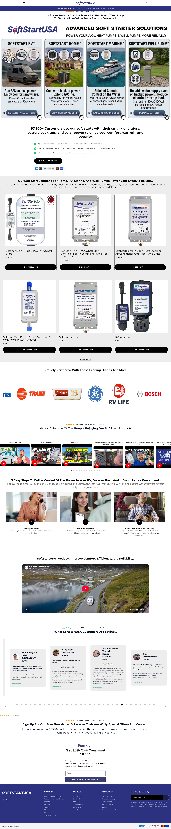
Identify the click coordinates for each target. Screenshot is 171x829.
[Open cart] (146, 3)
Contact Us (77, 796)
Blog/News (77, 807)
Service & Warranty (108, 799)
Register (47, 804)
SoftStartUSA (16, 793)
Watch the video (47, 664)
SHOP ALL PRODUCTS (48, 161)
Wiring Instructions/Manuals (54, 799)
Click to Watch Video (88, 668)
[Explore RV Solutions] (21, 110)
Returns (47, 802)
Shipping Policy (107, 804)
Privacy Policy (107, 802)
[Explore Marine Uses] (107, 110)
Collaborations (78, 804)
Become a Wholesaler (109, 810)
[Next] (168, 455)
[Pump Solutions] (149, 110)
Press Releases (78, 810)
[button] (17, 704)
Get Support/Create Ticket (53, 796)
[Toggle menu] (24, 3)
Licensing (105, 807)
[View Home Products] (64, 110)
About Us (76, 802)
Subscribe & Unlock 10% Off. (85, 779)
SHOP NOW (29, 267)
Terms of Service (107, 796)
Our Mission (77, 799)
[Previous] (3, 455)
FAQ (45, 812)
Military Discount (50, 810)
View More (85, 359)
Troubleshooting (50, 815)
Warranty (47, 807)
